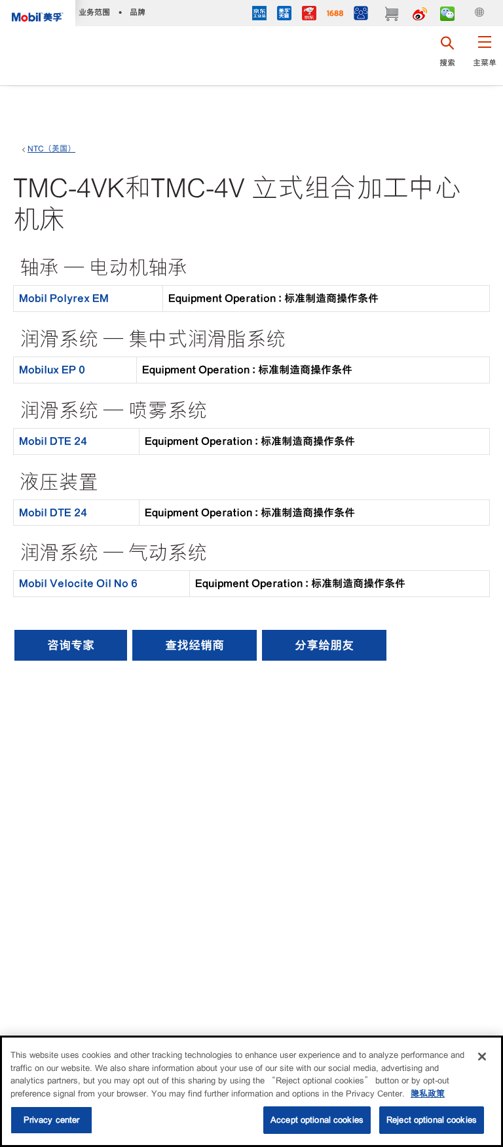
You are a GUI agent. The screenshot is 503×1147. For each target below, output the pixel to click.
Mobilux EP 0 (52, 370)
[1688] (335, 15)
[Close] (482, 1056)
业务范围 (94, 12)
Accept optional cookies (316, 1120)
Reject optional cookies (431, 1120)
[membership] (360, 15)
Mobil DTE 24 (53, 441)
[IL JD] (259, 15)
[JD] (309, 15)
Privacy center (52, 1120)
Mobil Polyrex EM (64, 298)
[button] (484, 55)
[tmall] (284, 15)
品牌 (137, 12)
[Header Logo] (37, 14)
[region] (251, 1091)
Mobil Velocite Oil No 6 (78, 583)
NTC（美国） (51, 148)
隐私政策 (428, 1093)
